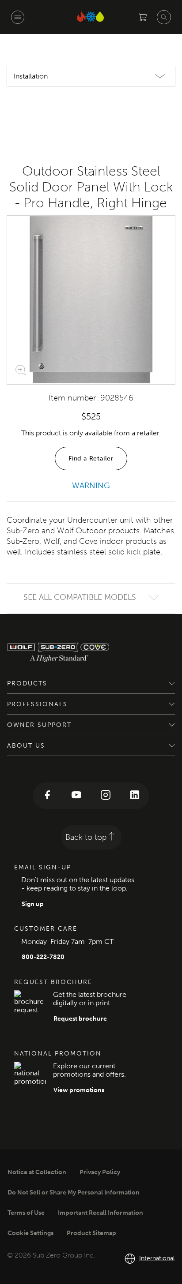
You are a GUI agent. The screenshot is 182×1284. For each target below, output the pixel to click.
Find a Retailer (91, 458)
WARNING (91, 485)
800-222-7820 (43, 957)
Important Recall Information (100, 1213)
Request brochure (80, 1018)
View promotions (78, 1090)
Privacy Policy (100, 1172)
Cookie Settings (30, 1233)
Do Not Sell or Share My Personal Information (74, 1192)
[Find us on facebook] (47, 795)
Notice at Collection (37, 1172)
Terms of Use (26, 1213)
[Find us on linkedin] (134, 795)
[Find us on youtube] (76, 795)
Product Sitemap (91, 1233)
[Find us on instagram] (105, 795)
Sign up (33, 904)
